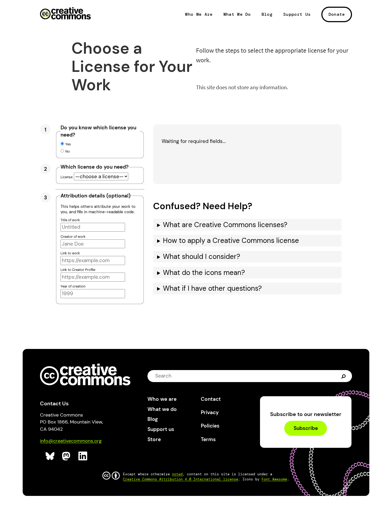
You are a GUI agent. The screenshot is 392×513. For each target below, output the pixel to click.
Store (154, 439)
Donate (337, 14)
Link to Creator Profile (78, 269)
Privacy (210, 412)
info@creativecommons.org (71, 441)
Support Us (297, 14)
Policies (210, 425)
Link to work (70, 253)
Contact (211, 399)
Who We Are (199, 14)
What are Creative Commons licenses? (225, 224)
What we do (162, 409)
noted (177, 474)
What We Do (237, 14)
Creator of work (73, 236)
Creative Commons (65, 14)
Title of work (70, 220)
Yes (68, 144)
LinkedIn (83, 456)
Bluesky (50, 456)
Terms (208, 439)
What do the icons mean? (204, 272)
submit (344, 376)
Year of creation (73, 286)
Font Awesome (274, 479)
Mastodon (66, 456)
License (67, 177)
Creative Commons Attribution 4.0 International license (180, 479)
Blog (267, 14)
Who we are (162, 399)
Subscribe (306, 428)
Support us (160, 429)
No (67, 151)
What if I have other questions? (212, 288)
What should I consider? (201, 256)
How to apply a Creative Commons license (231, 240)
